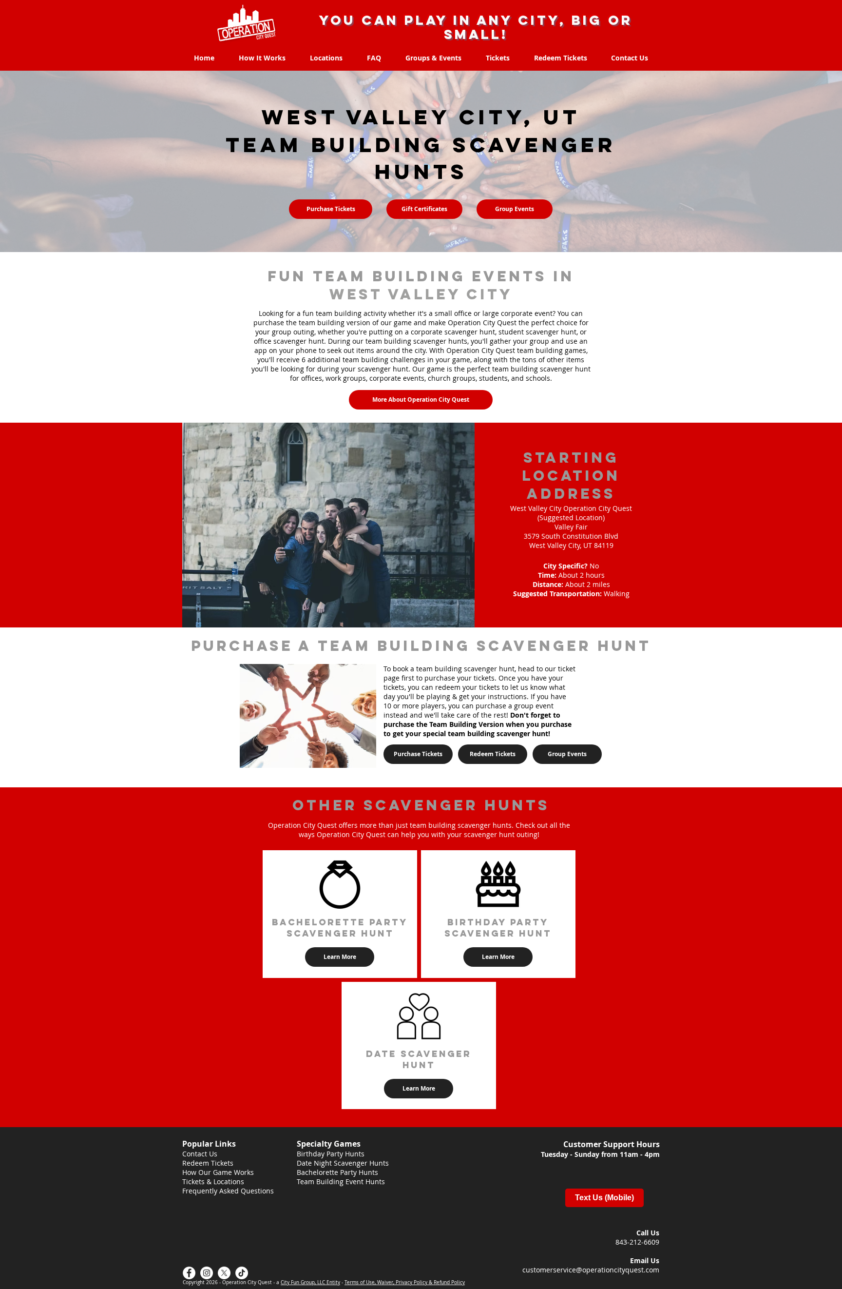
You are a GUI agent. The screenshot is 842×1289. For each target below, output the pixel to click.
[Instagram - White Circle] (206, 1273)
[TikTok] (241, 1273)
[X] (224, 1273)
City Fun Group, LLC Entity (310, 1282)
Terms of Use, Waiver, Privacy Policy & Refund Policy (404, 1282)
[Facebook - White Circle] (189, 1273)
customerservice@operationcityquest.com (590, 1269)
